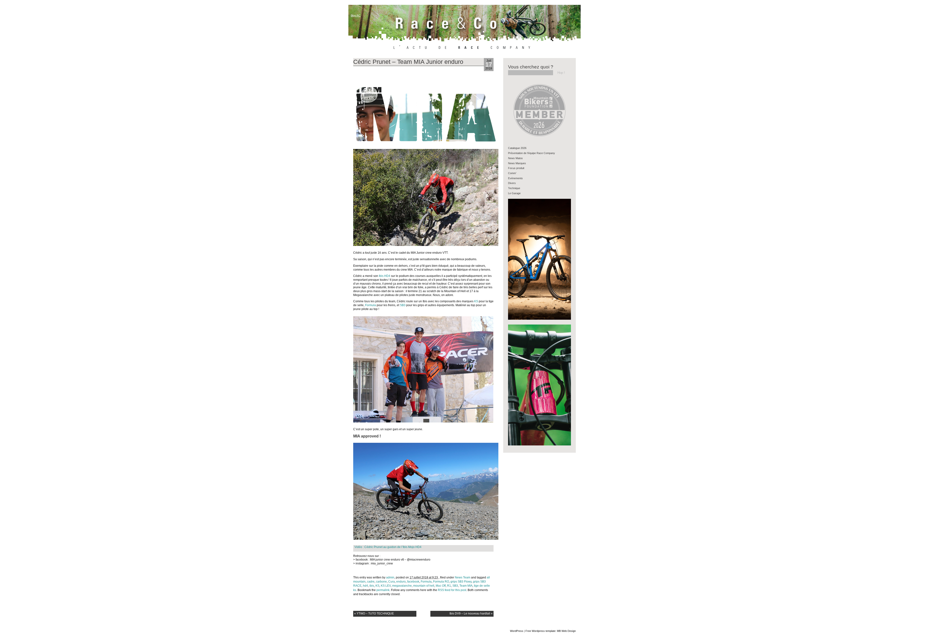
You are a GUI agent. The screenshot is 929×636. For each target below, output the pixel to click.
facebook (413, 581)
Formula (370, 305)
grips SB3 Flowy (461, 581)
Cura (391, 581)
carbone (381, 581)
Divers (512, 183)
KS (476, 301)
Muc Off (441, 585)
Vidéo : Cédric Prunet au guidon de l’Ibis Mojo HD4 (387, 547)
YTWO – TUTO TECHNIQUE (374, 613)
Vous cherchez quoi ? (530, 66)
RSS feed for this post (452, 590)
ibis (371, 585)
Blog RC (355, 15)
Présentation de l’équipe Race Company (531, 153)
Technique (514, 188)
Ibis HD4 (384, 276)
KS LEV (386, 585)
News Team (462, 577)
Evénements (515, 178)
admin (390, 577)
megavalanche (402, 585)
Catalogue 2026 (517, 148)
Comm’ (512, 173)
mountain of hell (423, 585)
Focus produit (516, 168)
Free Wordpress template (540, 630)
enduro (401, 581)
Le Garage (514, 193)
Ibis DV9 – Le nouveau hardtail (471, 613)
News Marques (517, 163)
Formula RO (441, 581)
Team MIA (465, 585)
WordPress (516, 630)
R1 (449, 585)
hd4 (365, 585)
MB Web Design (566, 630)
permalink (383, 590)
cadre (371, 581)
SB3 (402, 305)
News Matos (515, 158)
